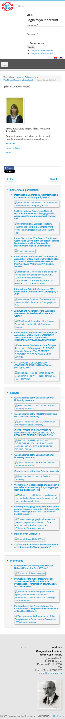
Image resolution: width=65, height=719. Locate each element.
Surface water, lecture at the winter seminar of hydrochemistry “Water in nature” (36, 545)
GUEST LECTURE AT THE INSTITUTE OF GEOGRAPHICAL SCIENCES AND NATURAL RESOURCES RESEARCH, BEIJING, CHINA (34, 433)
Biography (11, 143)
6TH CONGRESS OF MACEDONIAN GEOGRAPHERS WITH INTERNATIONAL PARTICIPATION (33, 365)
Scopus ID (11, 152)
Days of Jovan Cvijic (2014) (27, 533)
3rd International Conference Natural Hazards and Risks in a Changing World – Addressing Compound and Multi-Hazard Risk (35, 215)
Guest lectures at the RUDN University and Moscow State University (35, 415)
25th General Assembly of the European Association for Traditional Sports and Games (34, 313)
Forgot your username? (42, 53)
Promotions (16, 560)
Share (9, 168)
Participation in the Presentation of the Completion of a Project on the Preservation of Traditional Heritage (36, 608)
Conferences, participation (24, 189)
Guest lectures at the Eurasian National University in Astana (34, 399)
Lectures (15, 392)
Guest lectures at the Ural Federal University (36, 471)
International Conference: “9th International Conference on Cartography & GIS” (36, 196)
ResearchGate (13, 148)
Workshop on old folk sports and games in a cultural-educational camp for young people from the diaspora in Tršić (36, 487)
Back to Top (59, 716)
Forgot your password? (42, 50)
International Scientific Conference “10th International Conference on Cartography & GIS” (36, 292)
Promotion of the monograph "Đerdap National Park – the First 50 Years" (33, 566)
